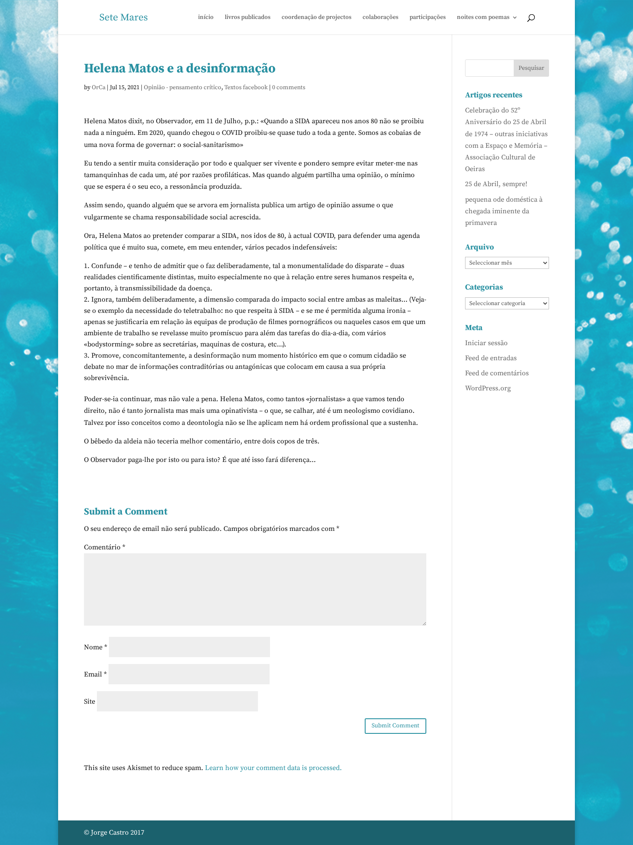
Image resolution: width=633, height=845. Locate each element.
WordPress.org (488, 388)
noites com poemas (483, 17)
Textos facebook (246, 87)
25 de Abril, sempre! (496, 184)
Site (89, 701)
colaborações (380, 17)
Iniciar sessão (486, 343)
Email (95, 674)
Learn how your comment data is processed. (273, 768)
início (206, 17)
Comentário (104, 547)
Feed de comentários (497, 373)
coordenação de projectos (316, 17)
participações (428, 17)
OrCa (99, 87)
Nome (95, 647)
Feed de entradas (491, 358)
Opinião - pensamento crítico (182, 87)
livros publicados (247, 17)
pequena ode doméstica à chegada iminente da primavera (504, 211)
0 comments (288, 87)
